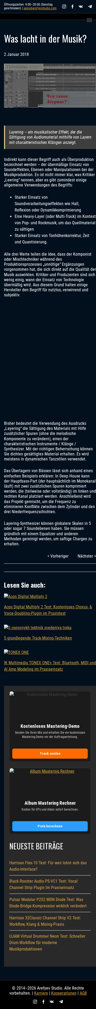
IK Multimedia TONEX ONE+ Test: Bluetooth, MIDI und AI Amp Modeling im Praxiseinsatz (50, 666)
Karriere (41, 993)
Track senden (50, 753)
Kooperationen (64, 993)
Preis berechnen (50, 826)
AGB (83, 993)
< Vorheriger (58, 556)
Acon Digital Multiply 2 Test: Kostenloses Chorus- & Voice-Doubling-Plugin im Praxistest (48, 610)
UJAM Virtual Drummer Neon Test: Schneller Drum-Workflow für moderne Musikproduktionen (47, 943)
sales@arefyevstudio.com (40, 8)
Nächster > (87, 556)
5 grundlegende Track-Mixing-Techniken (38, 638)
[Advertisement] (48, 359)
